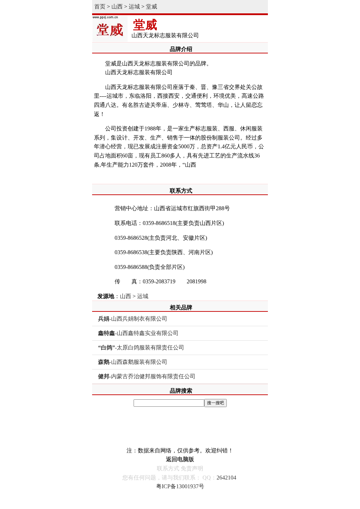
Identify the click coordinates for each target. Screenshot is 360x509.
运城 (134, 6)
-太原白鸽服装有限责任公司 (141, 347)
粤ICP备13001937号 (180, 486)
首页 (99, 6)
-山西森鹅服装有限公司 (132, 362)
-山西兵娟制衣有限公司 (132, 319)
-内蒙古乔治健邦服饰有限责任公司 (146, 376)
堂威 (151, 6)
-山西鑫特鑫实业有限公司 (138, 333)
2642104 (226, 478)
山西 (117, 6)
